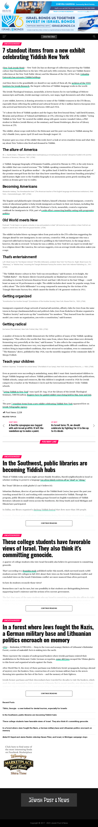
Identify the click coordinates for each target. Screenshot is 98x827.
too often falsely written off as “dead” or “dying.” (63, 479)
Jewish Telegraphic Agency (15, 406)
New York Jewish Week (13, 67)
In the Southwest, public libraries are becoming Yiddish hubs (30, 715)
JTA (5, 647)
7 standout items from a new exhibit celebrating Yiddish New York (42, 403)
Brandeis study (29, 570)
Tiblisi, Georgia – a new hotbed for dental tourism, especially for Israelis (35, 708)
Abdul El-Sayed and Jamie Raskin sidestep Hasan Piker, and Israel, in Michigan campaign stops (45, 737)
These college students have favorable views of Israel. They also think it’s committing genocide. (46, 721)
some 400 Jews (63, 659)
